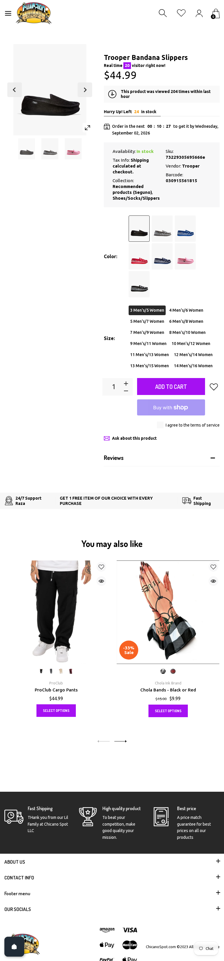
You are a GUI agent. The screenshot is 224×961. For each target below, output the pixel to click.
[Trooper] (26, 148)
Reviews (114, 457)
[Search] (163, 13)
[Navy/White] (162, 256)
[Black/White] (139, 284)
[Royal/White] (185, 228)
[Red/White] (139, 256)
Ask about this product (134, 438)
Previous (14, 89)
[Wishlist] (181, 13)
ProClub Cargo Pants (56, 689)
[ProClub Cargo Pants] (56, 612)
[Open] (14, 947)
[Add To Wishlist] (213, 387)
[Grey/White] (162, 228)
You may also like (112, 543)
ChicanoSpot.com (161, 947)
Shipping (140, 160)
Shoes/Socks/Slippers (136, 198)
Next (85, 89)
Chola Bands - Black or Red (168, 689)
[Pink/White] (185, 256)
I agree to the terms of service (193, 425)
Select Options (56, 710)
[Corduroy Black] (139, 228)
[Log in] (199, 13)
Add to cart (171, 386)
